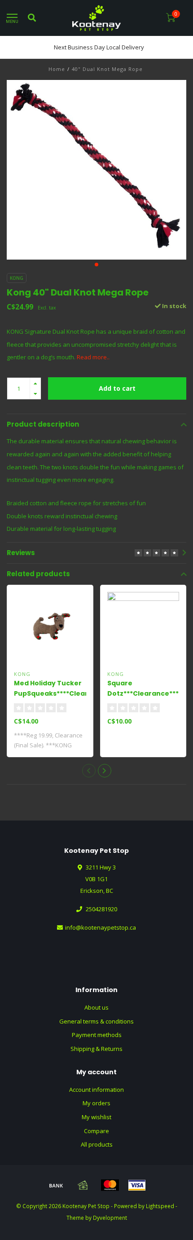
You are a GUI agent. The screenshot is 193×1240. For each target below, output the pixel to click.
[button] (96, 264)
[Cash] (83, 1185)
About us (96, 1007)
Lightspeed (160, 1205)
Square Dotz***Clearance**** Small (144, 693)
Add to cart (117, 388)
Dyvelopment (110, 1217)
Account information (96, 1090)
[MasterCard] (110, 1185)
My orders (96, 1103)
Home (56, 69)
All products (97, 1144)
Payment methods (97, 1035)
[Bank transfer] (56, 1185)
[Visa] (137, 1185)
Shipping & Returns (96, 1049)
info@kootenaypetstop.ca (100, 927)
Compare (96, 1131)
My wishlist (96, 1117)
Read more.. (93, 357)
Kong (16, 278)
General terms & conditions (96, 1021)
